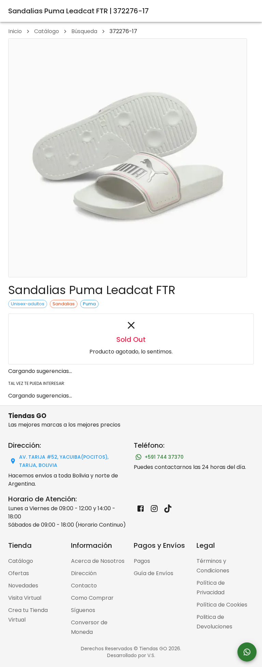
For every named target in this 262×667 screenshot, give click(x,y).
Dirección (84, 573)
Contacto (84, 585)
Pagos (142, 561)
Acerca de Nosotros (98, 561)
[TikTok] (168, 509)
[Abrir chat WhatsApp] (247, 652)
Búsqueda (84, 31)
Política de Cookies (221, 605)
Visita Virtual (24, 598)
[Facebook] (140, 509)
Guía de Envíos (153, 573)
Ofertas (18, 573)
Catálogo (46, 31)
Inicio (15, 31)
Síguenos (83, 610)
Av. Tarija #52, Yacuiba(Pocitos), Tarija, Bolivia (63, 461)
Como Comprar (92, 598)
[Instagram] (154, 509)
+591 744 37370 (164, 457)
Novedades (23, 585)
